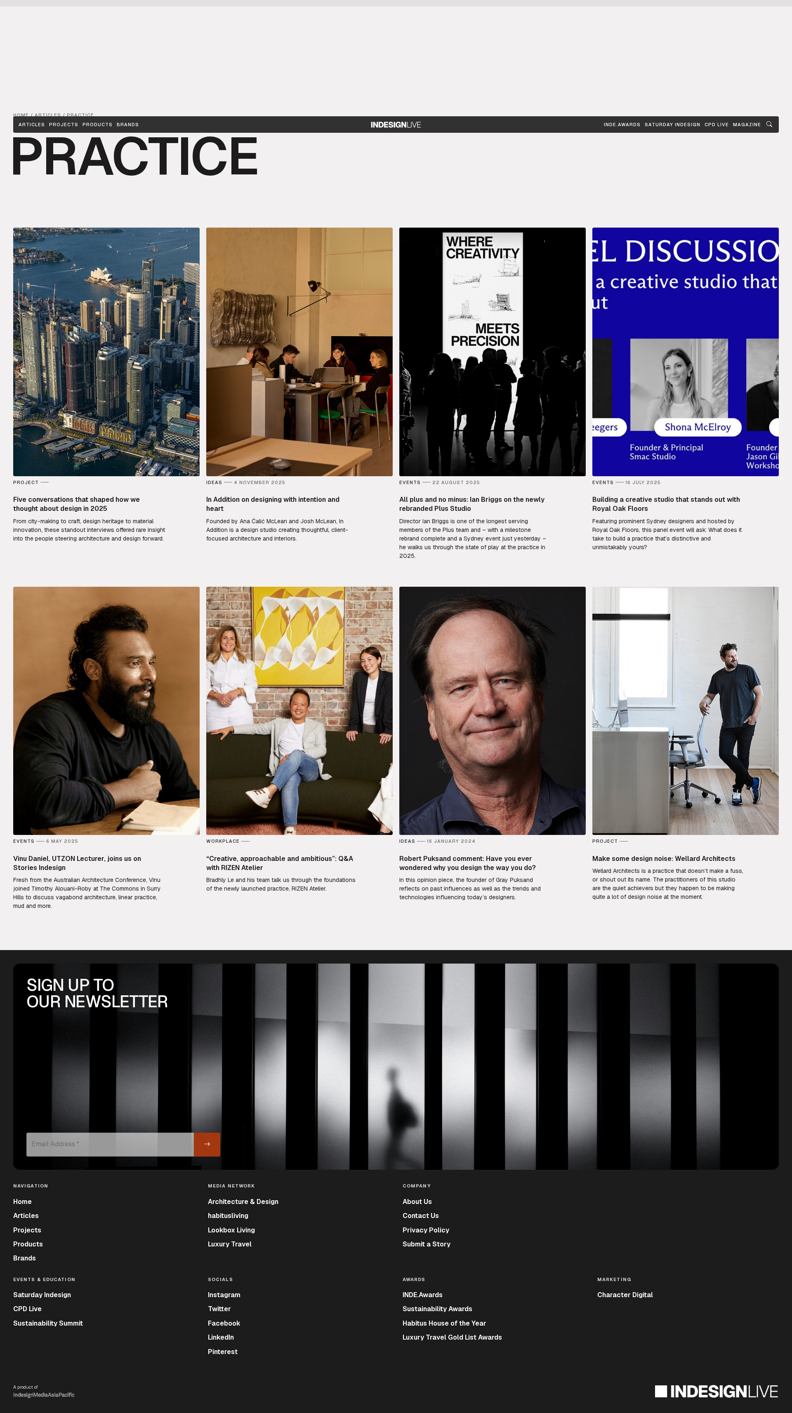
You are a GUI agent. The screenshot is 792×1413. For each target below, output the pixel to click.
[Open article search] (769, 124)
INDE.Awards (423, 1295)
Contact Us (421, 1215)
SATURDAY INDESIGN (672, 124)
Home (22, 1201)
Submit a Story (426, 1244)
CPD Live (27, 1309)
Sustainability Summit (48, 1323)
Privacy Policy (426, 1230)
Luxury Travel (230, 1244)
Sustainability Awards (437, 1309)
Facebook (224, 1323)
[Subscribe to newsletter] (207, 1145)
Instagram (224, 1295)
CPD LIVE (717, 124)
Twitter (219, 1309)
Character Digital (625, 1295)
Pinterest (223, 1351)
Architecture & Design (243, 1201)
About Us (417, 1201)
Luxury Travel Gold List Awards (452, 1337)
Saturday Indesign (42, 1295)
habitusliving (228, 1215)
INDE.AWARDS (622, 124)
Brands (128, 124)
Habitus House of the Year (444, 1323)
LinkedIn (221, 1337)
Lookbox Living (231, 1230)
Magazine (747, 124)
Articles (32, 124)
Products (97, 124)
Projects (63, 124)
